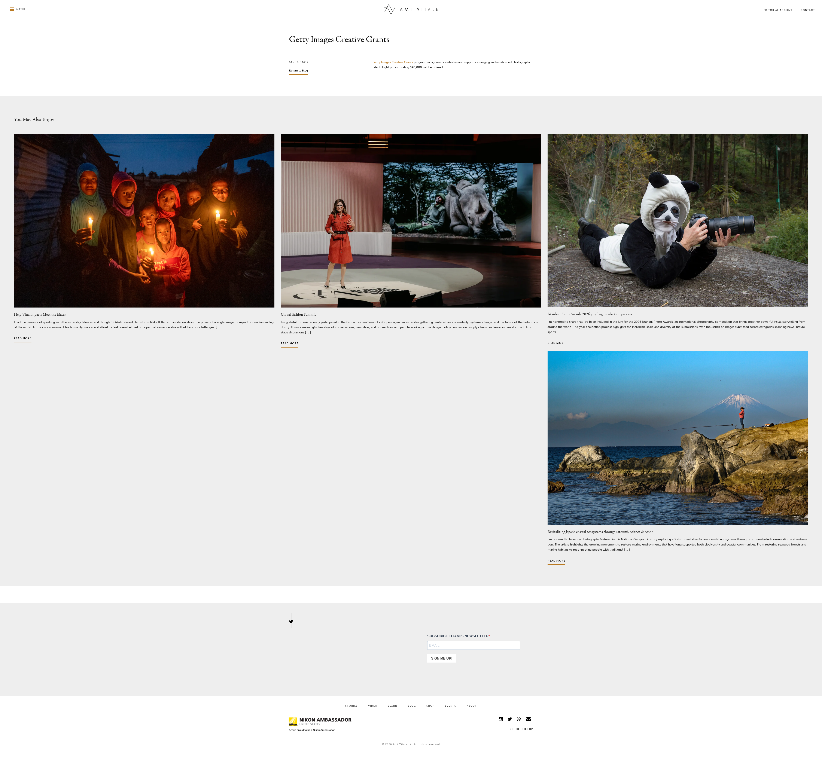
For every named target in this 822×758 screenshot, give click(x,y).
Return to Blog (298, 70)
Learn (392, 705)
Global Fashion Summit (298, 314)
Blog (412, 705)
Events (450, 705)
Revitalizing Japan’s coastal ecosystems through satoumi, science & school (601, 532)
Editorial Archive (778, 10)
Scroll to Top (521, 729)
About (472, 705)
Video (372, 705)
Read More (22, 338)
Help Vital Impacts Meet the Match (40, 314)
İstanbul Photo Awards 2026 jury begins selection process (590, 314)
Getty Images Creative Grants (392, 62)
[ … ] (218, 327)
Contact (808, 10)
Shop (430, 705)
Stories (351, 705)
